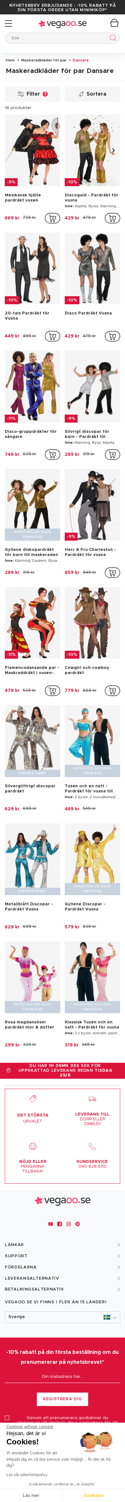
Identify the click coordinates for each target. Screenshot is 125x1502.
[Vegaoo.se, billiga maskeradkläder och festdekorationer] (62, 23)
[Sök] (111, 39)
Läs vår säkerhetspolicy (26, 1475)
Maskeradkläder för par (43, 60)
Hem (10, 60)
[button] (62, 1317)
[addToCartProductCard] (52, 218)
